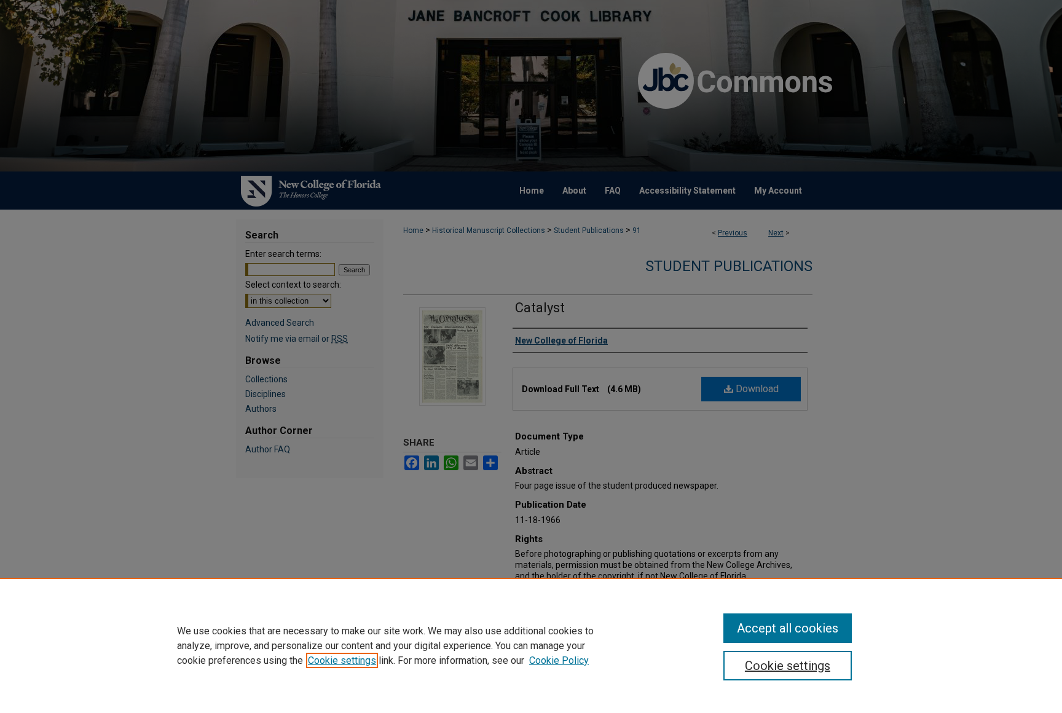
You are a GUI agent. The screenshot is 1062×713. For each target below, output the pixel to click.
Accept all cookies (787, 628)
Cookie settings (342, 660)
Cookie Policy (559, 660)
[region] (531, 645)
